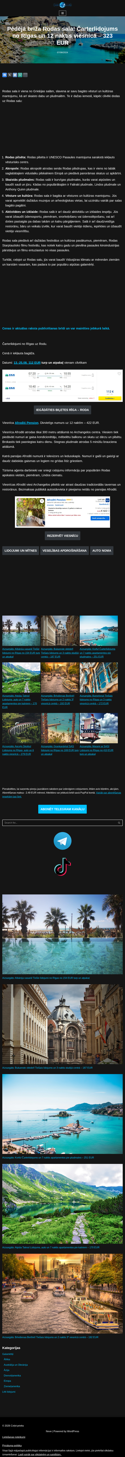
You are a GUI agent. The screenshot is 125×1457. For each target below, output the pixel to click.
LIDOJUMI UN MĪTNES (21, 550)
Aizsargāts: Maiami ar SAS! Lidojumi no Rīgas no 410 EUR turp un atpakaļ (96, 750)
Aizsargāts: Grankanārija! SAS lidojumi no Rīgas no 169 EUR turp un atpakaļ (60, 750)
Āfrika (7, 1359)
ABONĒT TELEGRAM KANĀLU (62, 809)
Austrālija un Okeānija (16, 1365)
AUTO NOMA (101, 550)
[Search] (119, 823)
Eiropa (7, 1381)
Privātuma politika (12, 1445)
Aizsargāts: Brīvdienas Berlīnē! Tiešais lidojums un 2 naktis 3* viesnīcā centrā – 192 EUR (57, 699)
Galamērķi (7, 1354)
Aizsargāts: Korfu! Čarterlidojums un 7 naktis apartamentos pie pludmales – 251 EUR (97, 653)
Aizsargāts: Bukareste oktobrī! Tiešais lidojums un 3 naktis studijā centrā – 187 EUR (60, 653)
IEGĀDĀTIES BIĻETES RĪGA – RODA (62, 410)
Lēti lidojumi (8, 1392)
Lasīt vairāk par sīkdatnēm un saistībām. (40, 1454)
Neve (49, 1431)
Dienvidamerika (12, 1375)
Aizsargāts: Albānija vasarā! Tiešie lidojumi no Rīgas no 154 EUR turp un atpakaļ (21, 653)
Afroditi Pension (26, 422)
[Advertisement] (62, 129)
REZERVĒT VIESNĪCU (62, 535)
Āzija (6, 1370)
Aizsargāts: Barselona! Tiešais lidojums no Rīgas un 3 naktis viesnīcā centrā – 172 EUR (96, 699)
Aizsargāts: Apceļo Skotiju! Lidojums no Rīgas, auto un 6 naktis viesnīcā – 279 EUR (18, 750)
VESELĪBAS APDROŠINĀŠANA (65, 550)
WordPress (73, 1431)
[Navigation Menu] (62, 13)
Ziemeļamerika (12, 1386)
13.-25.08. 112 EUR (27, 362)
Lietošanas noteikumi (13, 1437)
